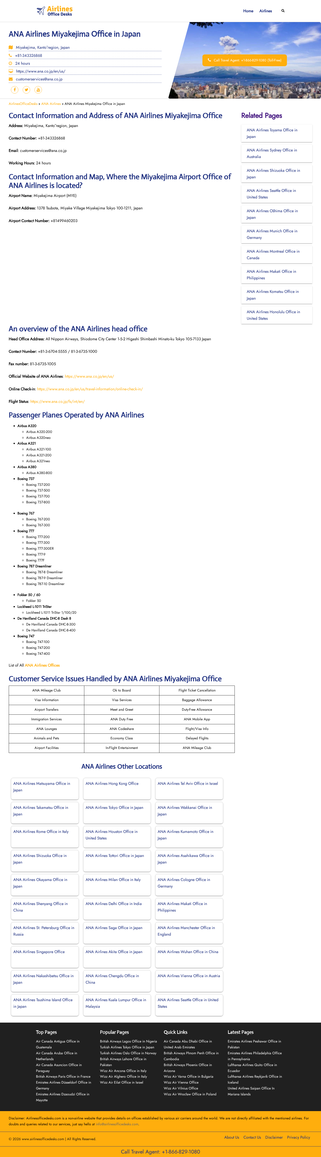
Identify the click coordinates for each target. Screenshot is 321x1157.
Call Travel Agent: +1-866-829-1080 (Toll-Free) (247, 60)
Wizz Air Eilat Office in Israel (121, 1082)
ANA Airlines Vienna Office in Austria (189, 976)
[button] (283, 11)
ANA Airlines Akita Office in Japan (114, 952)
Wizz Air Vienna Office (181, 1082)
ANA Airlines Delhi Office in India (114, 904)
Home (248, 11)
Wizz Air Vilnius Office (181, 1088)
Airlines (265, 11)
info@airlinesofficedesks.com (117, 1124)
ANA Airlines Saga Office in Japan (114, 928)
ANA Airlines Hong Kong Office (112, 783)
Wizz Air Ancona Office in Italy (123, 1070)
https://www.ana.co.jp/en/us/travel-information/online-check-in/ (90, 389)
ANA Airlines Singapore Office (39, 952)
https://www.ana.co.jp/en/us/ (89, 376)
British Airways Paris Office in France (63, 1076)
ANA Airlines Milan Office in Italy (113, 880)
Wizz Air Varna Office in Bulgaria (188, 1076)
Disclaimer (274, 1137)
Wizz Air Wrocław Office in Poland (190, 1094)
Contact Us (252, 1137)
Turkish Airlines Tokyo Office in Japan (127, 1047)
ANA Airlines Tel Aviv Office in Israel (188, 783)
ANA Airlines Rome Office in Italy (41, 831)
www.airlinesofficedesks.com (43, 1138)
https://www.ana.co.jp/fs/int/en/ (57, 401)
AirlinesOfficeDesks (23, 103)
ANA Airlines (51, 103)
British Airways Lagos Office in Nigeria (128, 1041)
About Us (231, 1137)
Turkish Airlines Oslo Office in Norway (128, 1053)
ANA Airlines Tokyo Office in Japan (114, 807)
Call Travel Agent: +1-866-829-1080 (160, 1151)
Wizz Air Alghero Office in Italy (123, 1076)
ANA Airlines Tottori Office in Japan (115, 855)
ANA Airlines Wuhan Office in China (188, 952)
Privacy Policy (298, 1137)
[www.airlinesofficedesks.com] (55, 10)
